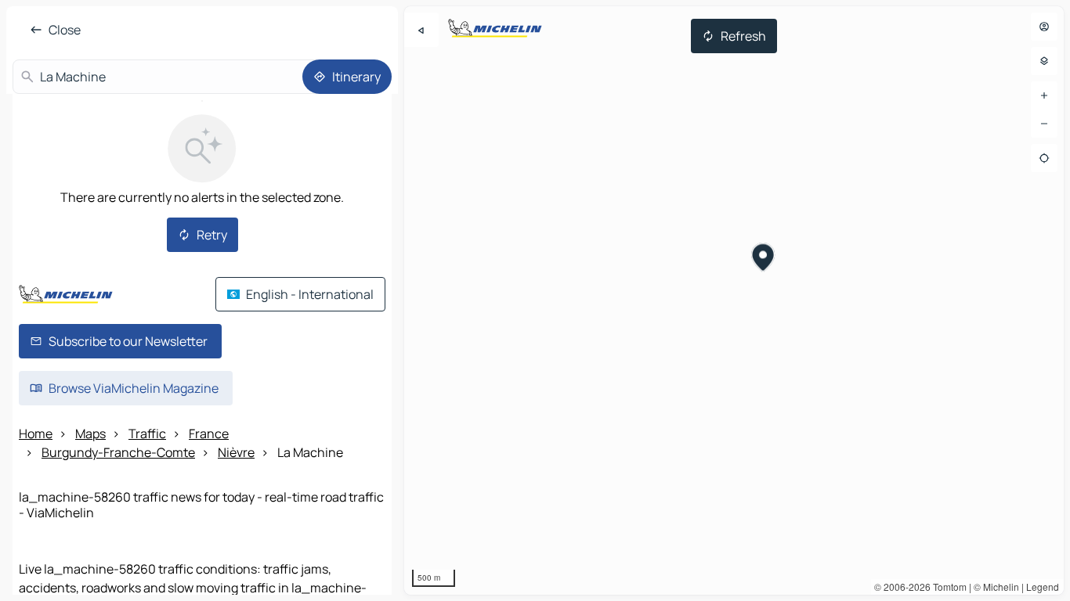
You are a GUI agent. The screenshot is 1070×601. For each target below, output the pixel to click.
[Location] (1044, 158)
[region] (734, 300)
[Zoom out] (1044, 124)
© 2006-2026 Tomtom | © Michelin (946, 586)
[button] (763, 259)
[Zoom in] (1044, 95)
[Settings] (1044, 61)
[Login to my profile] (1044, 27)
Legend (1042, 586)
